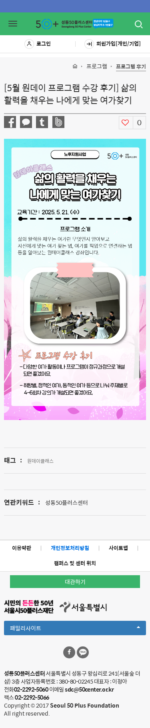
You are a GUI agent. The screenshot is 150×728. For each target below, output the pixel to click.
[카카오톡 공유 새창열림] (26, 122)
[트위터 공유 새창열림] (42, 122)
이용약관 (21, 548)
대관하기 (75, 581)
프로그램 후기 (131, 66)
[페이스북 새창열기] (69, 652)
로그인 (43, 43)
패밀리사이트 (39, 629)
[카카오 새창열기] (83, 652)
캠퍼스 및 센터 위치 (75, 563)
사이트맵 (118, 548)
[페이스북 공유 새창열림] (10, 122)
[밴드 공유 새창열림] (58, 122)
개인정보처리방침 (70, 548)
